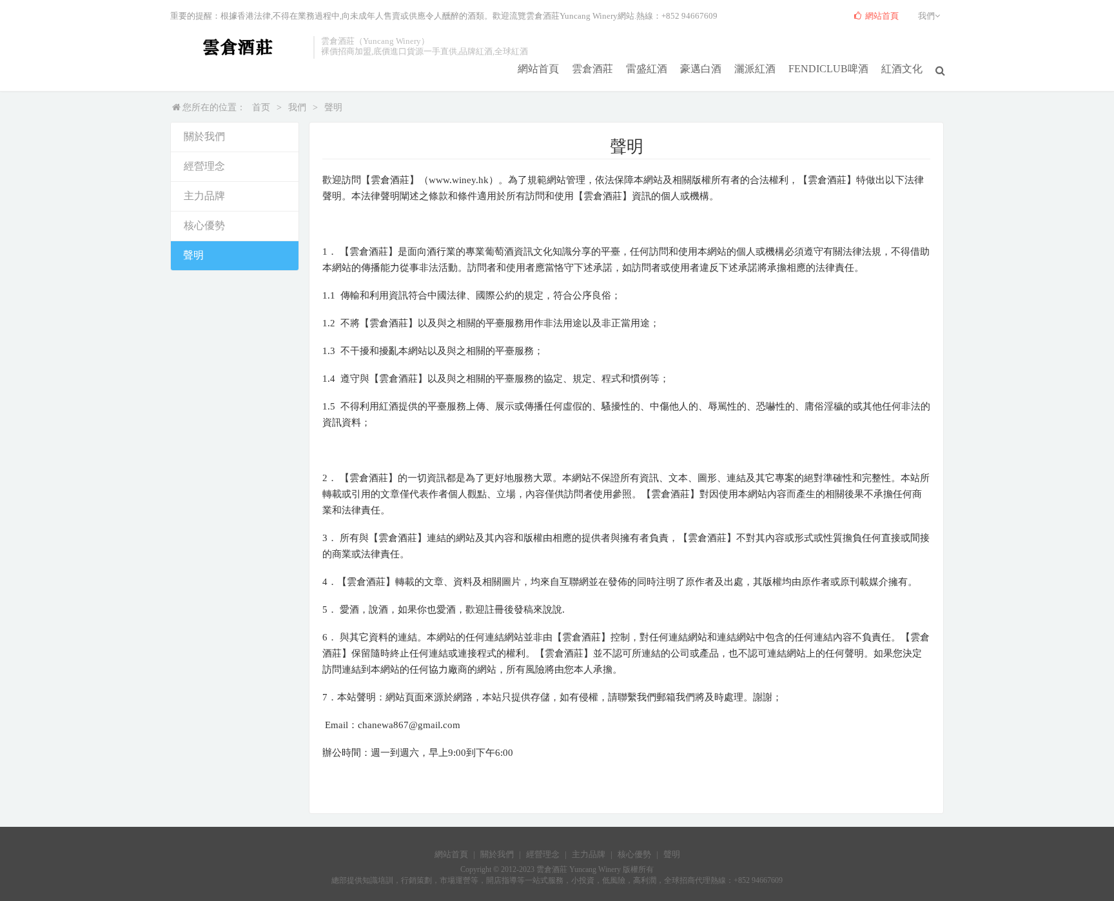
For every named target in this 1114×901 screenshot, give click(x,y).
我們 (297, 107)
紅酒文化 (902, 68)
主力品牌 (204, 195)
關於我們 (204, 136)
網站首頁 (538, 68)
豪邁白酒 (700, 68)
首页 (261, 107)
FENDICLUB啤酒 (828, 68)
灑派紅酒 (755, 68)
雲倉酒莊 (592, 68)
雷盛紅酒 (646, 68)
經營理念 (204, 166)
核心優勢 (204, 225)
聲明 (333, 107)
